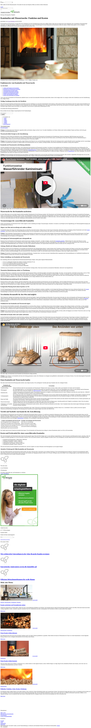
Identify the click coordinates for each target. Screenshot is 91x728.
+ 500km (5, 122)
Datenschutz (3, 723)
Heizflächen (13, 602)
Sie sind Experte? (4, 127)
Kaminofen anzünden (60, 241)
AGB (2, 722)
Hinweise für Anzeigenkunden (7, 713)
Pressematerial (4, 715)
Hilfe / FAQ (3, 712)
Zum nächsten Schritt (5, 126)
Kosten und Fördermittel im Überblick (11, 95)
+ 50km (4, 119)
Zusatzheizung (71, 151)
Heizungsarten (8, 602)
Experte (87, 289)
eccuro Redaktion (11, 21)
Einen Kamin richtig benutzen (9, 661)
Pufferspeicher (20, 418)
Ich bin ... (3, 2)
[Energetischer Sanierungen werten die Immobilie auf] (45, 560)
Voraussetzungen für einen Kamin (10, 90)
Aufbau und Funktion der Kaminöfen (11, 88)
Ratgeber (19, 602)
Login (2, 6)
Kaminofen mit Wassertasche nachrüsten (11, 89)
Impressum (3, 724)
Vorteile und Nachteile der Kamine (10, 94)
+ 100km (5, 120)
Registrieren (6, 473)
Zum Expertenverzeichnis (5, 539)
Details (58, 725)
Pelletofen (86, 298)
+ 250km (5, 121)
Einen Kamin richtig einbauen (9, 633)
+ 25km (4, 118)
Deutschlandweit (6, 124)
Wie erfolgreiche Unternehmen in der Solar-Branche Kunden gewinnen (25, 554)
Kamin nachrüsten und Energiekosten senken (13, 605)
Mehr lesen (3, 611)
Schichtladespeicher (32, 149)
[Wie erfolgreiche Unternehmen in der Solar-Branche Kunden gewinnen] (45, 547)
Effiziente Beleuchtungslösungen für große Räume (18, 579)
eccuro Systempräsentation (6, 716)
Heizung (2, 602)
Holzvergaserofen (37, 390)
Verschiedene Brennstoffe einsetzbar (10, 91)
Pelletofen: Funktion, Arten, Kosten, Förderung (13, 689)
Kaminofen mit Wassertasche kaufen (11, 92)
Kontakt (2, 720)
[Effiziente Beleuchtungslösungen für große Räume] (45, 573)
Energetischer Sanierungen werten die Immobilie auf (19, 567)
